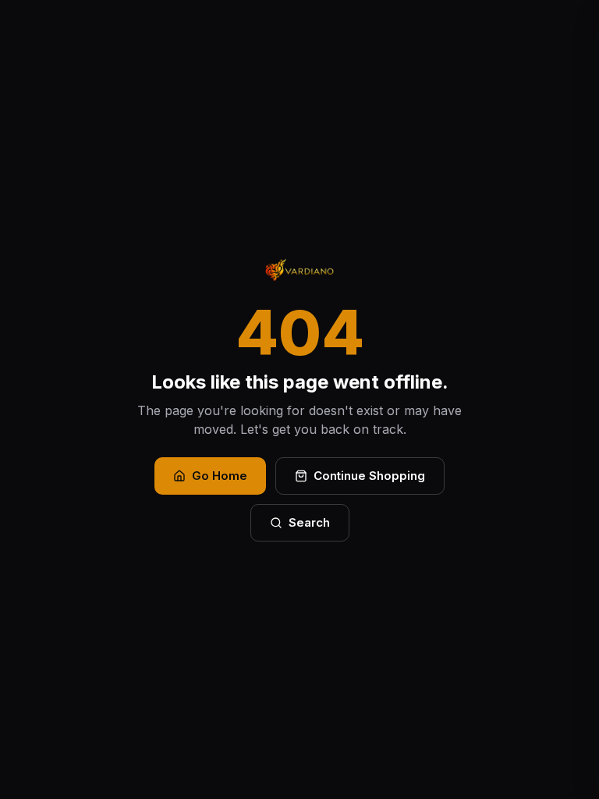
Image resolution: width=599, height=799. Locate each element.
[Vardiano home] (299, 269)
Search (309, 522)
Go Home (219, 475)
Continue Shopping (369, 475)
